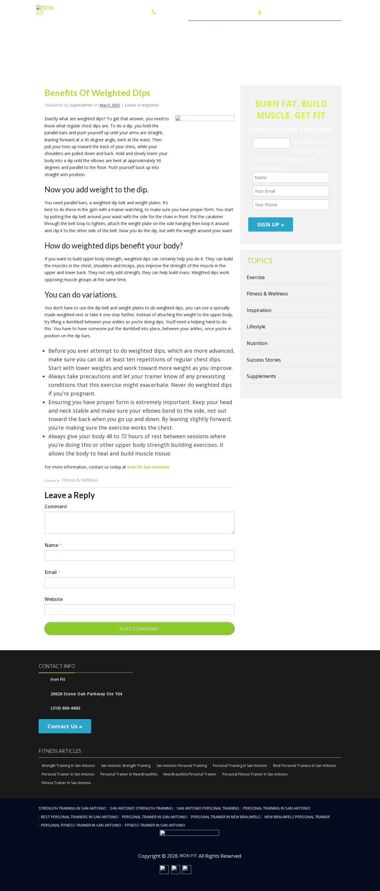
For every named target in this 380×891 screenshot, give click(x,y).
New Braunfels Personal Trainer (189, 774)
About (255, 26)
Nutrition (257, 343)
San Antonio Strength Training (126, 765)
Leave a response (142, 105)
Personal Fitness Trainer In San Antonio (255, 774)
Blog (309, 26)
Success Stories (264, 360)
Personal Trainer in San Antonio (68, 774)
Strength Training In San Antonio (68, 765)
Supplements (261, 376)
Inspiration (259, 310)
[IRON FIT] (50, 13)
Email (53, 572)
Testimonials (283, 26)
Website (54, 599)
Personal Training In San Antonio (240, 765)
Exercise (256, 277)
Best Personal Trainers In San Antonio (304, 765)
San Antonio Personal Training (181, 765)
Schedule (232, 26)
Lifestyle (256, 326)
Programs (203, 26)
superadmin (81, 105)
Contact (329, 26)
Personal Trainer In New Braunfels (128, 774)
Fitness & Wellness (80, 480)
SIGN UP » (270, 224)
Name (53, 545)
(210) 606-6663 (174, 11)
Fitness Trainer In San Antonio (66, 782)
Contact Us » (65, 726)
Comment (56, 506)
